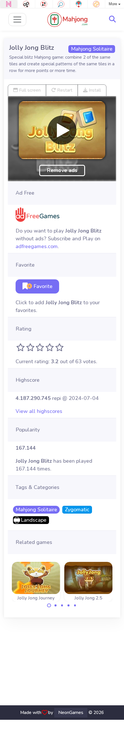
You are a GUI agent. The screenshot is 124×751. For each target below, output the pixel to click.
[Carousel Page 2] (56, 606)
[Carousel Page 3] (62, 606)
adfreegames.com (37, 246)
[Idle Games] (26, 4)
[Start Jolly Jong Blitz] (62, 130)
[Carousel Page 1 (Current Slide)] (49, 606)
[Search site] (112, 19)
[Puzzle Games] (96, 4)
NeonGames (70, 712)
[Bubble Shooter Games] (78, 4)
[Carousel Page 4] (69, 606)
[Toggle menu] (17, 19)
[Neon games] (8, 4)
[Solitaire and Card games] (43, 4)
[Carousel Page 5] (75, 606)
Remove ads (62, 170)
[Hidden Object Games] (61, 4)
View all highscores (39, 411)
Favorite (42, 286)
